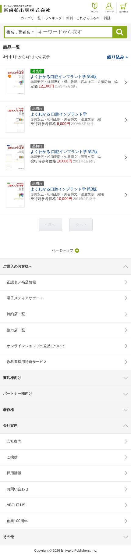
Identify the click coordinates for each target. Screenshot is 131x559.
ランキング (53, 18)
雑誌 (107, 18)
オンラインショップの (36, 346)
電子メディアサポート (25, 298)
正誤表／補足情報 (21, 282)
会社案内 (14, 441)
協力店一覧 (16, 330)
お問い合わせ (18, 489)
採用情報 (14, 473)
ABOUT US (16, 505)
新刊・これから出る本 (83, 18)
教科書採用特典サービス (27, 362)
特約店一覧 (16, 314)
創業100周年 (17, 521)
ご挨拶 (12, 457)
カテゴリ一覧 (31, 18)
